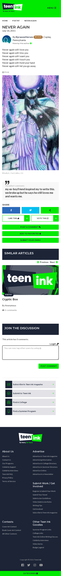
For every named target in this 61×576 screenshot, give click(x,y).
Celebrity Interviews (10, 470)
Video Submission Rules (42, 502)
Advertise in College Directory (45, 463)
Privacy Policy (7, 478)
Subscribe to (27, 384)
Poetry (16, 21)
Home (5, 21)
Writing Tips (37, 505)
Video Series (38, 544)
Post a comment (29, 227)
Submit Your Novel (40, 495)
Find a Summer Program (24, 411)
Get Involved (38, 509)
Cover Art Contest (9, 526)
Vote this (47, 218)
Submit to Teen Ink (22, 393)
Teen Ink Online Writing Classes (45, 537)
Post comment (49, 366)
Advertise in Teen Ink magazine (45, 456)
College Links (38, 533)
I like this (18, 218)
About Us (5, 456)
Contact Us (6, 460)
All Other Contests (9, 534)
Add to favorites (29, 233)
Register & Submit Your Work (44, 491)
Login (53, 344)
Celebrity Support (9, 467)
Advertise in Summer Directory (45, 467)
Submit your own (30, 240)
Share (5, 204)
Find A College (20, 402)
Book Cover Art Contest (11, 530)
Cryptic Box (10, 299)
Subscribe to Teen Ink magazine (45, 512)
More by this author (21, 43)
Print (6, 72)
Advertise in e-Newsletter (43, 474)
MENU (50, 8)
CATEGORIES (29, 573)
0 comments (10, 310)
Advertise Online (39, 470)
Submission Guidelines (42, 498)
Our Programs (8, 463)
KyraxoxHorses (24, 36)
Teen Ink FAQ (7, 474)
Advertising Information (42, 460)
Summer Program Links (42, 529)
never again (30, 21)
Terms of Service (9, 481)
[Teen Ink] (15, 7)
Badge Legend (38, 547)
